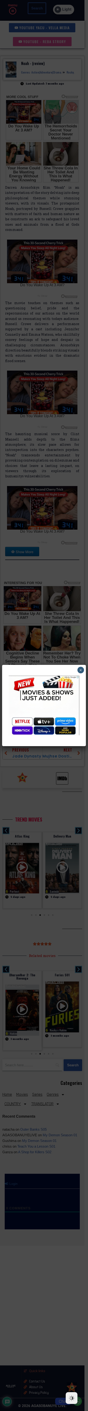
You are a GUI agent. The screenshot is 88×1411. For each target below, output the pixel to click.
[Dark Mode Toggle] (71, 1398)
